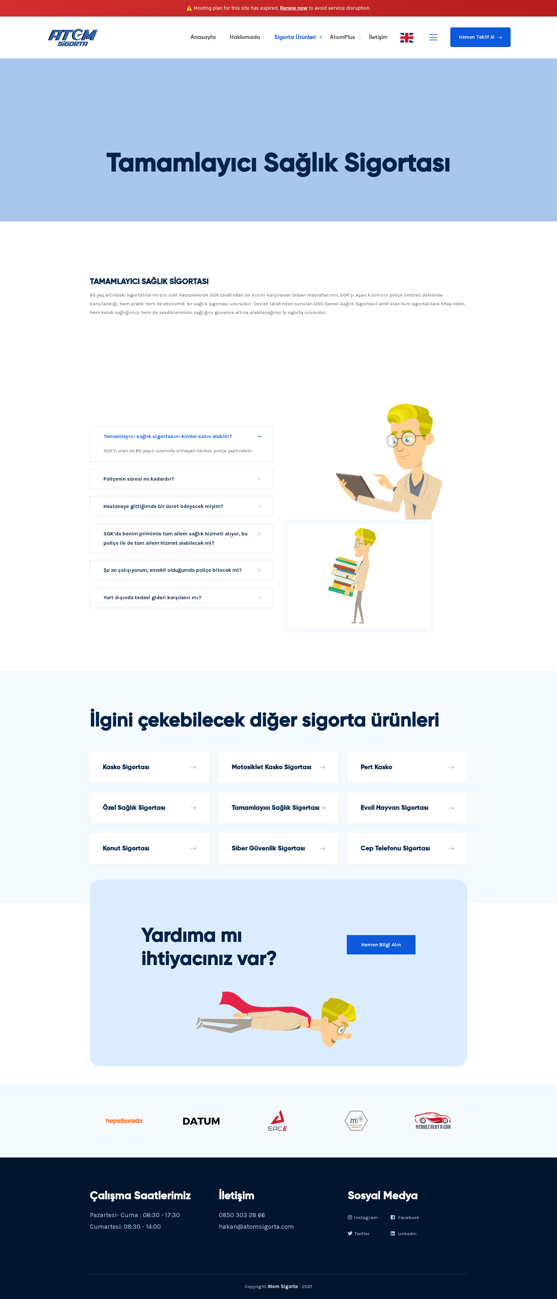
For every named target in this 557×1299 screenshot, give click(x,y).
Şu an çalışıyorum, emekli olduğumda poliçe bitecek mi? (172, 570)
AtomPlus (342, 37)
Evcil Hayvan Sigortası (394, 808)
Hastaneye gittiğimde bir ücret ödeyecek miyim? (163, 506)
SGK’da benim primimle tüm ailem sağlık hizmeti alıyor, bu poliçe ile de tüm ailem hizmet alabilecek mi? (175, 538)
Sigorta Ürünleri (295, 37)
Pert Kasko (376, 767)
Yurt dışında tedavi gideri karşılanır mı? (152, 597)
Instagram (366, 1217)
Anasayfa (203, 37)
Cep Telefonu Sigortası (395, 848)
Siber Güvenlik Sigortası (268, 848)
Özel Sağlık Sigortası (134, 808)
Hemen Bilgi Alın (381, 945)
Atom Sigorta (283, 1286)
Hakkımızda (245, 37)
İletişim (378, 37)
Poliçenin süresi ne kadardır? (138, 479)
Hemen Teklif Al (476, 37)
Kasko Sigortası (126, 767)
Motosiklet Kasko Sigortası (271, 767)
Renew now (294, 8)
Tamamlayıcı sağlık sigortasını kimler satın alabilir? (167, 436)
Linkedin (406, 1233)
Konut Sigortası (126, 848)
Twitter (362, 1233)
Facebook (408, 1217)
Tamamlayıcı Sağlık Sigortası (275, 808)
